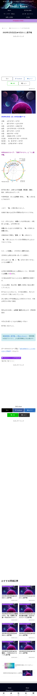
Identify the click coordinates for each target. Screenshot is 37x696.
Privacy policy (9, 690)
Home (9, 688)
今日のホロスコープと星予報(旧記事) (11, 357)
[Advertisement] (18, 56)
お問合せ (27, 690)
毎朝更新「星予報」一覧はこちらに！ (15, 336)
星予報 (4, 361)
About (27, 688)
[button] (24, 83)
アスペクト (11, 361)
